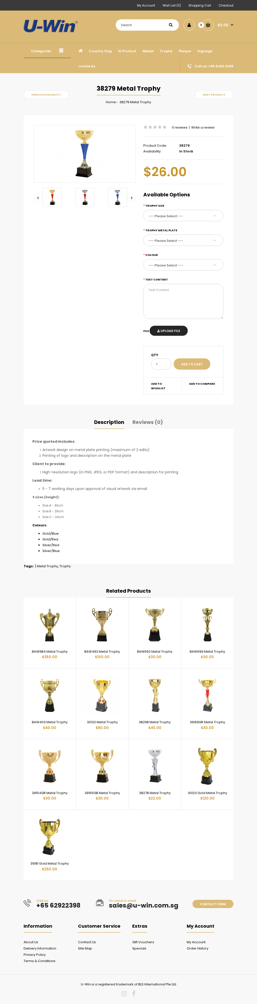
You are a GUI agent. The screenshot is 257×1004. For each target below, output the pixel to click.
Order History (197, 948)
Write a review (203, 127)
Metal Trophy (47, 566)
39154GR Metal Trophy (50, 793)
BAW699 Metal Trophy (207, 651)
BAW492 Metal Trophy (102, 651)
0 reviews (179, 127)
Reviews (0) (148, 422)
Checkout (226, 5)
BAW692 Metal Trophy (154, 651)
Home (111, 102)
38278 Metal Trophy (155, 793)
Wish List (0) (172, 5)
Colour (151, 255)
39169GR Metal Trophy (207, 722)
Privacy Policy (35, 954)
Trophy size (154, 206)
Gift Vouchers (143, 942)
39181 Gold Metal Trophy (49, 863)
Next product (214, 95)
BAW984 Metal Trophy (50, 651)
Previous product (46, 95)
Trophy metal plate (161, 230)
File (146, 331)
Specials (139, 948)
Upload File (170, 331)
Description (109, 422)
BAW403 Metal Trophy (50, 722)
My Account (146, 5)
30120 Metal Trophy (102, 722)
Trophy (65, 566)
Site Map (85, 948)
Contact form (213, 904)
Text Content (156, 279)
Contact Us (87, 942)
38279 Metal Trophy (135, 102)
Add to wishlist (158, 386)
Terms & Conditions (39, 961)
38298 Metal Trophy (155, 722)
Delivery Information (40, 948)
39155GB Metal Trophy (102, 793)
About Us (31, 942)
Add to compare (202, 384)
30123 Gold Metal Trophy (207, 793)
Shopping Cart (199, 5)
